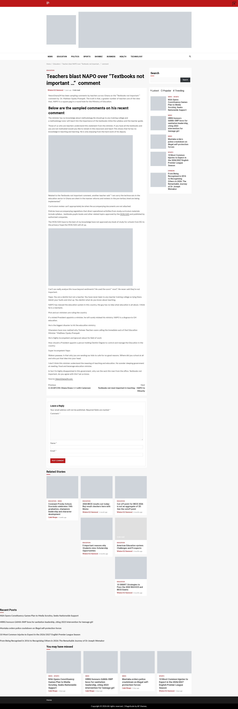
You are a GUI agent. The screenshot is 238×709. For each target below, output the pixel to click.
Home (49, 700)
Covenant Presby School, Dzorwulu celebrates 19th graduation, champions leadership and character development (62, 487)
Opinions (171, 170)
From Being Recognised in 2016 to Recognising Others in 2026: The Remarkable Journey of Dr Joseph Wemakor (158, 180)
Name (53, 443)
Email (53, 451)
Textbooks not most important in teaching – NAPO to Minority (121, 388)
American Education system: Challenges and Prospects (131, 529)
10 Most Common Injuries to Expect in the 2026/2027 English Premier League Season (158, 159)
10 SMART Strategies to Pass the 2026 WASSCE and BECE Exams (131, 568)
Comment (55, 414)
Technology (136, 57)
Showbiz (99, 57)
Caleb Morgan (53, 517)
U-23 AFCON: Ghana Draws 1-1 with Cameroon (69, 386)
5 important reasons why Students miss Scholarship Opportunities (96, 529)
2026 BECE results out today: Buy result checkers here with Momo (96, 487)
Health (123, 57)
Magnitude (129, 706)
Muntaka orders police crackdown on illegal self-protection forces (158, 142)
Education (62, 57)
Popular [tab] (167, 90)
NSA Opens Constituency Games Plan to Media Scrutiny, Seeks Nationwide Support (158, 103)
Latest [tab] (155, 90)
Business (111, 57)
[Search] (190, 56)
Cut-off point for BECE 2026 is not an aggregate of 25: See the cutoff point (131, 487)
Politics (75, 57)
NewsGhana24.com (64, 379)
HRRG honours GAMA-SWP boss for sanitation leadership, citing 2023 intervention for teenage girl (158, 123)
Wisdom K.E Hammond (56, 90)
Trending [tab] (179, 90)
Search (154, 73)
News (50, 57)
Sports (86, 57)
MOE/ (124, 214)
